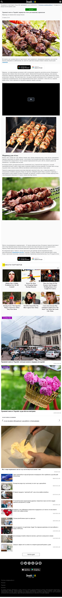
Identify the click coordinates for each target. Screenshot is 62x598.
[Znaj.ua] (31, 1)
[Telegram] (25, 563)
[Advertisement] (31, 232)
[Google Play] (36, 569)
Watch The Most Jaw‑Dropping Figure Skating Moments (31, 285)
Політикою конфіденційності (46, 5)
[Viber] (29, 563)
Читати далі (31, 554)
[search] (1, 1)
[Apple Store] (26, 569)
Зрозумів (31, 9)
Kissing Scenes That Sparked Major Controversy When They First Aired (11, 307)
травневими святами (18, 252)
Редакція (3, 585)
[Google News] (32, 563)
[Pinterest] (40, 563)
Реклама (3, 582)
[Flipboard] (36, 563)
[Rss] (21, 563)
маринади (5, 62)
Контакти (3, 587)
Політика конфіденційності (7, 580)
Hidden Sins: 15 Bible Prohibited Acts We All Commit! (12, 285)
